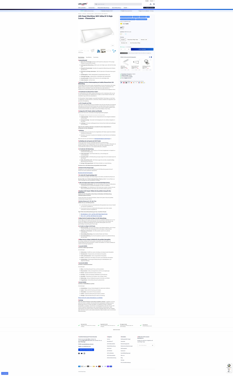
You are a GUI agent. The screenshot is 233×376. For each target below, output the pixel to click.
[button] (154, 4)
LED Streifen (109, 350)
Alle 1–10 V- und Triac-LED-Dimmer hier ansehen (91, 215)
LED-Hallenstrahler (111, 343)
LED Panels (84, 13)
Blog (122, 357)
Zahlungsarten (124, 348)
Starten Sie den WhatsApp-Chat (86, 349)
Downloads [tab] (95, 57)
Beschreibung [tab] (81, 57)
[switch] (229, 371)
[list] (97, 34)
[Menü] (231, 364)
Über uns (123, 355)
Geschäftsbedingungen (125, 353)
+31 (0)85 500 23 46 (86, 346)
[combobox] (118, 4)
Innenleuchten (92, 7)
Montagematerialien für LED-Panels (102, 138)
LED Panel (109, 348)
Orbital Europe (83, 371)
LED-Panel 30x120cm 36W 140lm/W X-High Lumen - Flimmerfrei (101, 13)
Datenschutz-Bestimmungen (127, 346)
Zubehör (125, 7)
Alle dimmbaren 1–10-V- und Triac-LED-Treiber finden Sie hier (94, 214)
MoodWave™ (110, 341)
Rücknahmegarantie (125, 343)
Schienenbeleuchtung (111, 357)
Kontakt (146, 0)
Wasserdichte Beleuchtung (103, 7)
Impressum (123, 350)
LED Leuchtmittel (82, 7)
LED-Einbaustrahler (111, 355)
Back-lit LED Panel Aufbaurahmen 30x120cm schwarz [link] (135, 67)
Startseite (79, 13)
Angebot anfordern (124, 53)
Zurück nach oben (116, 329)
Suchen (108, 339)
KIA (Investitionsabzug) (126, 362)
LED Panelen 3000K (90, 13)
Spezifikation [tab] (89, 57)
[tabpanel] (97, 186)
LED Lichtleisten (110, 353)
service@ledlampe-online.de (87, 344)
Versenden (123, 341)
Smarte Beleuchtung (116, 7)
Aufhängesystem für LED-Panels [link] (146, 67)
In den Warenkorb (142, 49)
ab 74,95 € (128, 74)
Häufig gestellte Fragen (126, 339)
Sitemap (122, 360)
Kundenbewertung (127, 76)
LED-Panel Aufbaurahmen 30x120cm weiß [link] (124, 67)
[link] (125, 62)
